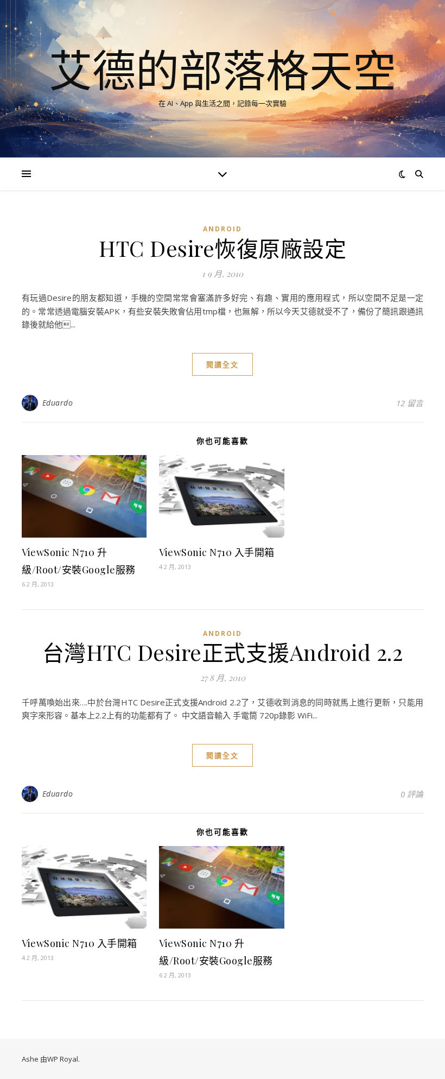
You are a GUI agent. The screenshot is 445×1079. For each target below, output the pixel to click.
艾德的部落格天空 (222, 69)
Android (222, 229)
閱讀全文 (222, 364)
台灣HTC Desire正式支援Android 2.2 (222, 652)
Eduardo (57, 402)
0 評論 (411, 793)
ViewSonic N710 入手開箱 (217, 552)
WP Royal (62, 1059)
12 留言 (409, 402)
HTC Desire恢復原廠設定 (222, 248)
